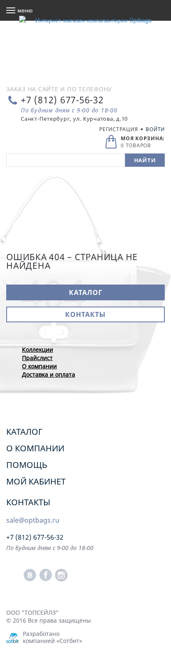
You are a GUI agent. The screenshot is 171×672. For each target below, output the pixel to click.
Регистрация (118, 129)
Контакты (85, 314)
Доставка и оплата (48, 374)
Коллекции (37, 349)
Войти (155, 129)
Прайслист (37, 358)
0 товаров (136, 145)
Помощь (26, 464)
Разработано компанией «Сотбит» (52, 637)
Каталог (86, 292)
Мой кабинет (36, 481)
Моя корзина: (143, 138)
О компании (39, 366)
